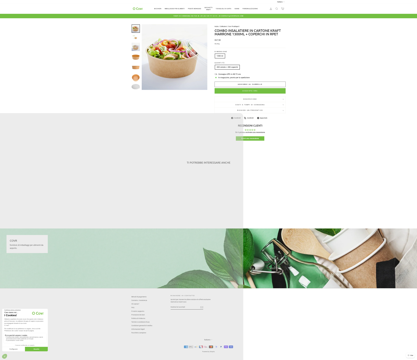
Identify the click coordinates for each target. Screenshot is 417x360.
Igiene (237, 8)
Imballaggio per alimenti (175, 8)
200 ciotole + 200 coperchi (227, 67)
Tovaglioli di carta (223, 8)
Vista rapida (150, 203)
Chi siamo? (135, 304)
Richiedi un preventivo (250, 110)
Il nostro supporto (137, 311)
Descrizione (250, 99)
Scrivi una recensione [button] (250, 138)
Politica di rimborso (138, 318)
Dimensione (221, 51)
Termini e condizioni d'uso (140, 322)
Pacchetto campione (138, 333)
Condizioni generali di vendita (141, 325)
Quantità (220, 63)
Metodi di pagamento (139, 297)
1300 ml (220, 56)
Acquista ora (250, 91)
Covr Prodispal (233, 26)
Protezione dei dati (138, 315)
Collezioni (223, 26)
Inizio (216, 26)
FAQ (132, 307)
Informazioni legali (138, 329)
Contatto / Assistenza (139, 300)
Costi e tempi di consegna (250, 105)
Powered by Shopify (208, 351)
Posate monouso (194, 8)
